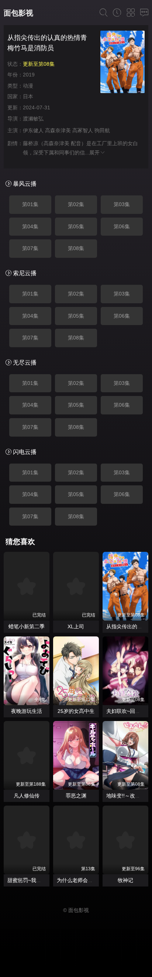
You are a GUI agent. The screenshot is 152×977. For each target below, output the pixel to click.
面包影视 (18, 13)
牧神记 (125, 880)
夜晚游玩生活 (26, 711)
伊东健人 (33, 130)
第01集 (30, 204)
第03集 (122, 204)
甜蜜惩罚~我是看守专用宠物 (39, 880)
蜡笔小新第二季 (26, 626)
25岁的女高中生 (76, 711)
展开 (94, 153)
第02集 (76, 204)
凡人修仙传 (26, 796)
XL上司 (76, 626)
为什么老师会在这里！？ (85, 880)
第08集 (76, 248)
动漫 (28, 86)
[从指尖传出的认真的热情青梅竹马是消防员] (122, 63)
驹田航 (102, 130)
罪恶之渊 (76, 796)
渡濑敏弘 (33, 119)
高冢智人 (82, 130)
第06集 (122, 226)
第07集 (30, 248)
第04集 (30, 226)
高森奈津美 (58, 130)
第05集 (76, 226)
